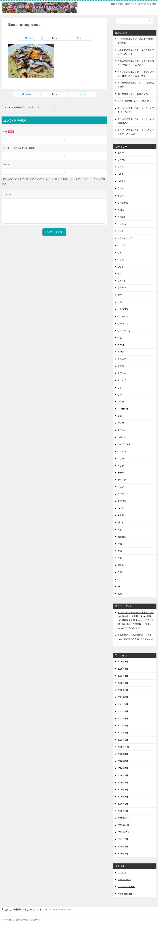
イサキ (121, 302)
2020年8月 (123, 761)
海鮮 (120, 529)
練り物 (121, 565)
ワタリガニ (123, 494)
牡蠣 (120, 544)
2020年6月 (123, 775)
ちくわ (121, 231)
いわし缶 (122, 181)
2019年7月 (123, 839)
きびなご (122, 195)
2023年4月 (123, 676)
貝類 (120, 572)
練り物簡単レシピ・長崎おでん (133, 94)
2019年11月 (123, 825)
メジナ (121, 465)
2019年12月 (123, 818)
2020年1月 (123, 811)
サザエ (121, 387)
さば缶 (121, 210)
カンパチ (122, 380)
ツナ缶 (121, 423)
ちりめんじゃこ (125, 238)
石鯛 (120, 558)
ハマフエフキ (124, 444)
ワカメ (121, 487)
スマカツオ (123, 408)
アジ (120, 295)
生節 (120, 551)
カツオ (121, 352)
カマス (121, 366)
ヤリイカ (122, 480)
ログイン (122, 872)
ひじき (121, 266)
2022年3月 (123, 683)
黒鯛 (120, 593)
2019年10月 (123, 832)
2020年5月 (123, 782)
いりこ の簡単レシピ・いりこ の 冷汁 (136, 101)
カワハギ (122, 373)
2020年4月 (123, 789)
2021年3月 (123, 725)
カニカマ (122, 359)
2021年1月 (123, 740)
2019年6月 (123, 846)
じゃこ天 (122, 224)
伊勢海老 (122, 501)
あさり (121, 153)
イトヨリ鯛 (123, 309)
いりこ (121, 167)
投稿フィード (124, 879)
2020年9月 (123, 754)
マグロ (121, 458)
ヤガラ (121, 473)
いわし (121, 174)
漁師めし (122, 537)
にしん (121, 259)
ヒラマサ (122, 451)
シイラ (121, 401)
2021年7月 (123, 697)
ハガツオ (122, 437)
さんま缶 (122, 217)
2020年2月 (123, 804)
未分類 (121, 515)
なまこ (121, 252)
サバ (120, 394)
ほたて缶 (122, 281)
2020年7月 (123, 768)
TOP (26, 909)
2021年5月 (123, 711)
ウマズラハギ (124, 330)
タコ (120, 416)
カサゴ (121, 344)
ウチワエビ (123, 323)
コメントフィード (126, 886)
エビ (120, 337)
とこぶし (122, 245)
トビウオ (122, 430)
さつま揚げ (123, 202)
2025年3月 (123, 669)
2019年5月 (123, 853)
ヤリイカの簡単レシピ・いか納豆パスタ (22, 107)
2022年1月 (123, 690)
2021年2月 (123, 732)
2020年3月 (123, 796)
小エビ (121, 508)
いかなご (122, 160)
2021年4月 (123, 718)
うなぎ (121, 188)
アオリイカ (123, 288)
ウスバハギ (123, 316)
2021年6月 (123, 704)
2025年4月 (123, 661)
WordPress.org (125, 894)
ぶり (120, 273)
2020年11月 (123, 747)
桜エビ (121, 522)
